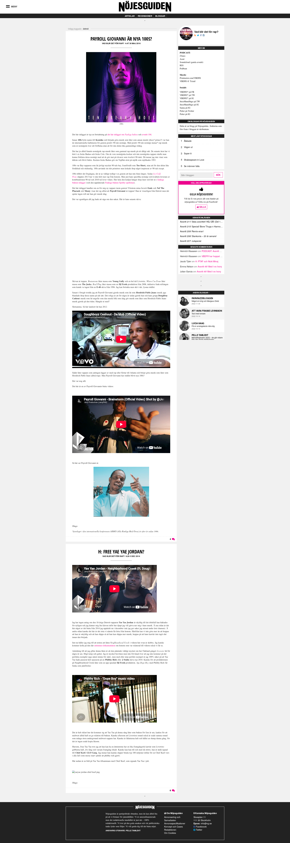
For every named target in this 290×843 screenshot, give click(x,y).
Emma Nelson (186, 266)
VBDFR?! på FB (187, 91)
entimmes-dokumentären (104, 645)
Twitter (198, 829)
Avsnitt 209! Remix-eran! (192, 231)
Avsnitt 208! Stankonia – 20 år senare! (198, 236)
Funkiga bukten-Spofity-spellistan (119, 182)
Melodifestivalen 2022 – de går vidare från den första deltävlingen (207, 338)
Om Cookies (170, 832)
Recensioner (145, 15)
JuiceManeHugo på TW (190, 101)
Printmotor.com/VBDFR (190, 78)
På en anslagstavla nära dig (203, 326)
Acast (182, 59)
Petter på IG (185, 114)
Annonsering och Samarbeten (172, 819)
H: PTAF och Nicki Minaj (206, 261)
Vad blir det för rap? (113, 43)
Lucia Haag (198, 323)
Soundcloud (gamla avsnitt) (191, 62)
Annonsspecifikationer (174, 823)
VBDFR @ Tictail (187, 81)
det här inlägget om (123, 134)
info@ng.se (206, 823)
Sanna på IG (185, 107)
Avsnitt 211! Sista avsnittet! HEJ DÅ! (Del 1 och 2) (202, 221)
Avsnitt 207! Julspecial (190, 240)
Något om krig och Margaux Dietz (205, 301)
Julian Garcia (186, 271)
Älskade (188, 140)
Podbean (183, 68)
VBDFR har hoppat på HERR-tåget (218, 256)
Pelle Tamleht (200, 335)
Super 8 (188, 153)
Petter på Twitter (187, 110)
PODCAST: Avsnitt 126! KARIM (216, 251)
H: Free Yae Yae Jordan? (121, 551)
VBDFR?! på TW (187, 95)
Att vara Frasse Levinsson (207, 311)
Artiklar (130, 15)
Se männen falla (192, 166)
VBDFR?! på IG (187, 98)
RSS (182, 65)
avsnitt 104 (146, 134)
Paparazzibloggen (202, 298)
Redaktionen (170, 829)
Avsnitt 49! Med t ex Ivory (210, 266)
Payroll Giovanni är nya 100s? (121, 38)
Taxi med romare (198, 313)
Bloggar (160, 15)
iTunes (182, 55)
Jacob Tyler (185, 261)
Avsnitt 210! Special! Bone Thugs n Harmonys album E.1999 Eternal (202, 226)
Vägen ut (188, 147)
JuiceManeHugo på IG (189, 104)
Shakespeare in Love (194, 159)
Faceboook (201, 826)
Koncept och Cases (173, 826)
